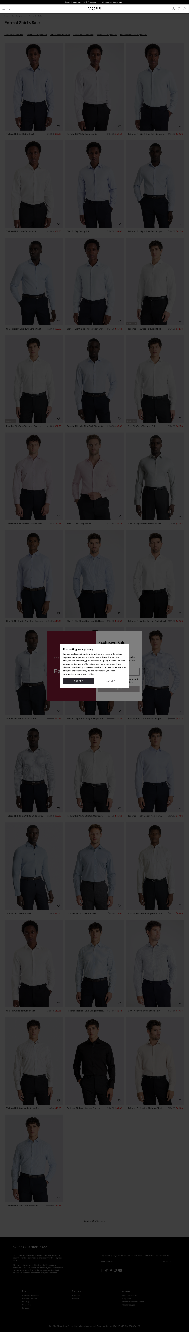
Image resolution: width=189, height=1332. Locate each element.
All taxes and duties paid (112, 2)
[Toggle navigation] (3, 8)
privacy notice (87, 674)
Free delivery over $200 (75, 2)
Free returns (93, 2)
